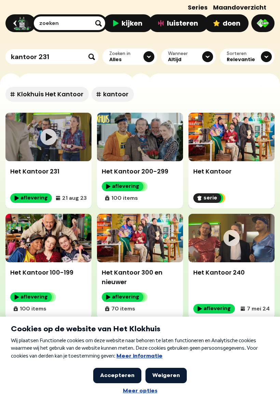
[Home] (19, 23)
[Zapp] (263, 23)
